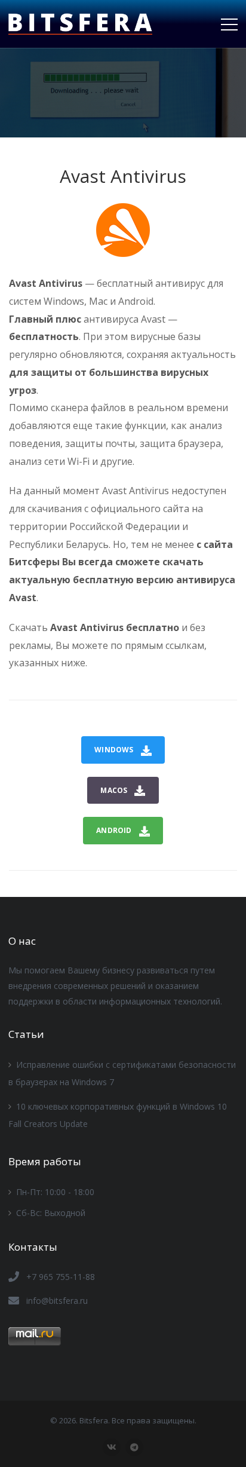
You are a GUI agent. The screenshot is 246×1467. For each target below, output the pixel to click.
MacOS (113, 790)
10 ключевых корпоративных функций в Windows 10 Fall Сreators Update (117, 1115)
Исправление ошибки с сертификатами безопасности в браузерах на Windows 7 (122, 1073)
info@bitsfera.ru (57, 1300)
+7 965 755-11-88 (60, 1276)
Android (113, 830)
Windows (113, 750)
